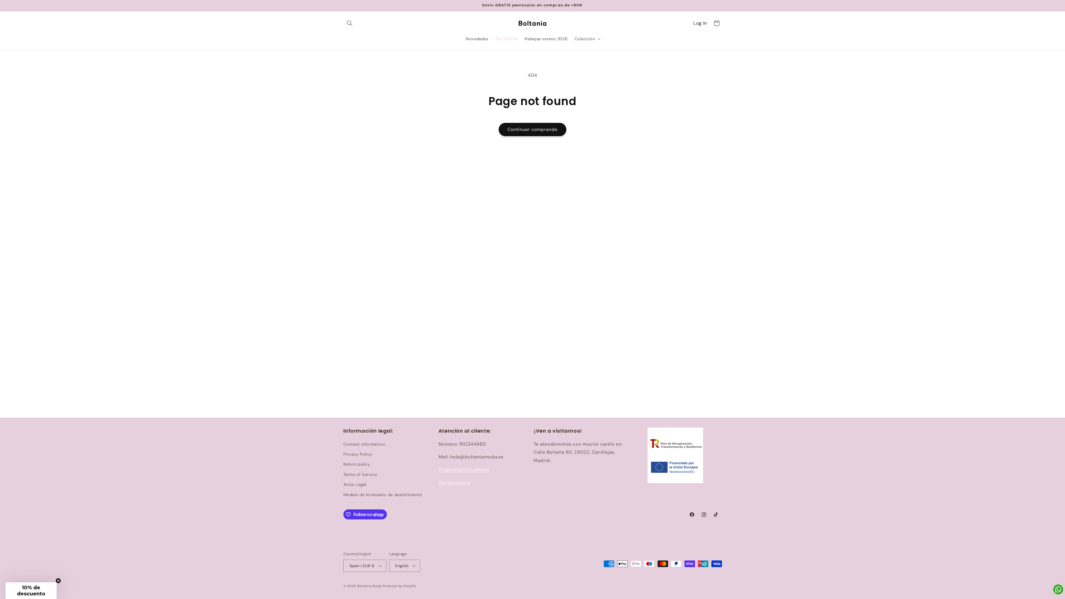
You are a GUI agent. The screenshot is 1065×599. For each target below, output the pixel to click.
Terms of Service (360, 474)
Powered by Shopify (399, 586)
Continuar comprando (533, 129)
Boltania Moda (369, 586)
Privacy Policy (357, 454)
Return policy (356, 464)
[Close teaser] (58, 580)
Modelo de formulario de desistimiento (382, 495)
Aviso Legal (354, 484)
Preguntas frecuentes (463, 469)
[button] (349, 23)
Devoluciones (454, 482)
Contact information (364, 444)
